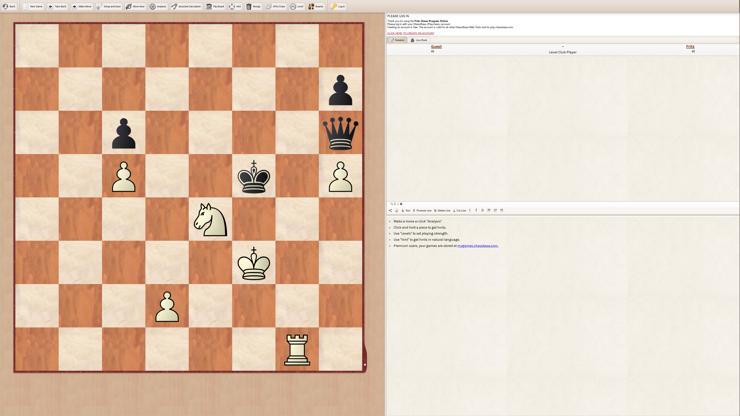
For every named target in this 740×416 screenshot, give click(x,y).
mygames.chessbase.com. (478, 246)
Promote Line (424, 210)
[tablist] (563, 125)
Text (407, 210)
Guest (436, 46)
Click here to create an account (410, 33)
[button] (9, 7)
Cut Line (461, 210)
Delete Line (444, 210)
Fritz (690, 46)
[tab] (397, 40)
